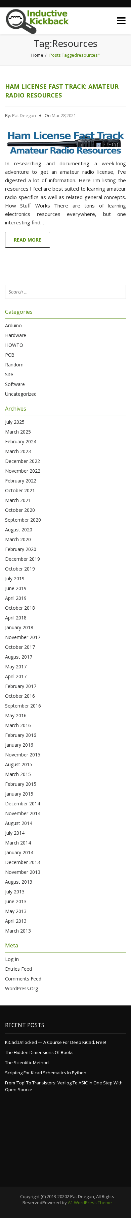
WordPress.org (21, 988)
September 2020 (23, 520)
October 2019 (20, 568)
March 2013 (18, 931)
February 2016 (20, 735)
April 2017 (16, 676)
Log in (12, 959)
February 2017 (20, 686)
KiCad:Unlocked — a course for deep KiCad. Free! (55, 1042)
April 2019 (16, 598)
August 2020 (18, 529)
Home (37, 55)
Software (15, 384)
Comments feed (23, 978)
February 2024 (20, 441)
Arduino (13, 325)
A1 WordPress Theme (90, 1202)
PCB (9, 355)
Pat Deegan (24, 115)
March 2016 (18, 725)
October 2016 (20, 696)
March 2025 (18, 431)
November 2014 (22, 813)
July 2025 (15, 422)
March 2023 (18, 451)
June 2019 (16, 588)
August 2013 (18, 882)
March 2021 (18, 500)
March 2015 (18, 774)
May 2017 (16, 666)
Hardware (15, 335)
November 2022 (22, 471)
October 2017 (20, 647)
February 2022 (20, 480)
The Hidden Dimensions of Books (39, 1052)
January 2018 (19, 627)
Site (9, 374)
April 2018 (16, 617)
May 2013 (16, 911)
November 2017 (22, 637)
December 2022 (22, 461)
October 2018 (20, 608)
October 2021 (20, 490)
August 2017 (18, 657)
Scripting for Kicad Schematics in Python (45, 1073)
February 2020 (20, 549)
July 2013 (15, 891)
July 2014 (15, 833)
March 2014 (18, 842)
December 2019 (22, 559)
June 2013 (16, 901)
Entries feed (18, 969)
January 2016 (19, 745)
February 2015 (20, 784)
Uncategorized (21, 394)
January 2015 (19, 794)
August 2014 (18, 823)
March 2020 (18, 539)
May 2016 (16, 715)
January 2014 (19, 852)
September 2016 (23, 705)
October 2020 (20, 510)
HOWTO (14, 345)
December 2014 (22, 803)
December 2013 (22, 862)
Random (14, 364)
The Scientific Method (27, 1062)
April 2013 (16, 921)
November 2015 (22, 754)
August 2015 (18, 764)
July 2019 (15, 578)
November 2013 (22, 872)
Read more (27, 240)
